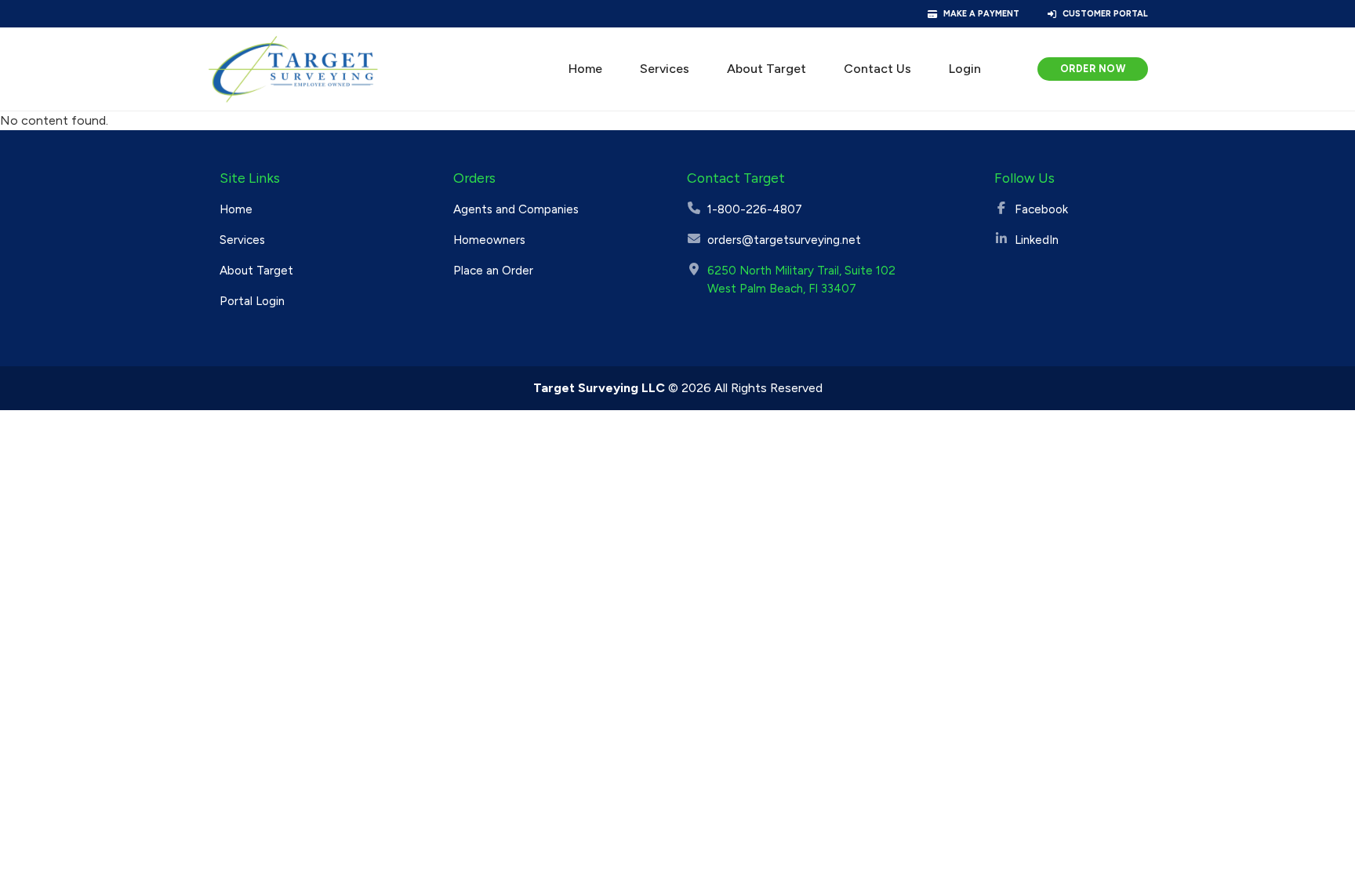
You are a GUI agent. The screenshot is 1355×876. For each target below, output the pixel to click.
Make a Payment (981, 14)
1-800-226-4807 (754, 209)
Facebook (1041, 209)
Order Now (1093, 69)
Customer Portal (1105, 14)
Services (664, 68)
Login (965, 68)
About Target (766, 68)
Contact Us (877, 68)
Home (585, 68)
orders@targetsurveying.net (784, 240)
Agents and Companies (516, 209)
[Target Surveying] (293, 69)
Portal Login (252, 301)
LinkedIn (1037, 240)
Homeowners (489, 240)
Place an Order (493, 271)
